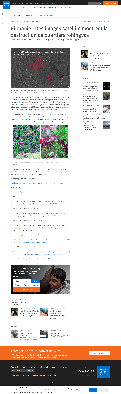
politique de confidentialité (69, 390)
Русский (54, 3)
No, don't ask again (49, 15)
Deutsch (37, 3)
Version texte (53, 375)
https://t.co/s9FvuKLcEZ (47, 216)
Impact (50, 7)
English (27, 3)
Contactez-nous (16, 375)
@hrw (55, 252)
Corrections (24, 375)
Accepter (93, 390)
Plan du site (46, 375)
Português (48, 3)
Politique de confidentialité (35, 375)
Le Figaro (21, 192)
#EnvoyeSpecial (39, 254)
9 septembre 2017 (41, 220)
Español (60, 3)
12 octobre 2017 (44, 259)
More (65, 3)
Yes (41, 15)
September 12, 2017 (42, 208)
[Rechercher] (101, 3)
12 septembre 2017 (41, 247)
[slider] (40, 141)
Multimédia (42, 7)
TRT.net (13, 192)
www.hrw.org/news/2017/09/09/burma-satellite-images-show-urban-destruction (37, 183)
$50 (17, 281)
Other (35, 285)
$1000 (26, 285)
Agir (56, 7)
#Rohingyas (51, 201)
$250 (36, 281)
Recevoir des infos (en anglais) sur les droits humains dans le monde (41, 367)
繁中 (22, 3)
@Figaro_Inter (36, 242)
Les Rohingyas (23, 302)
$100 (26, 281)
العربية (14, 3)
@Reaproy (44, 242)
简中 (19, 3)
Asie (21, 300)
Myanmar (27, 300)
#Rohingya (54, 228)
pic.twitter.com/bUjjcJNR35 (48, 204)
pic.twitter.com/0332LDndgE (23, 230)
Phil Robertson (27, 119)
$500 (17, 285)
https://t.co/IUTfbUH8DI (21, 242)
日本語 (42, 3)
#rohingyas (17, 216)
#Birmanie (16, 201)
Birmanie (14, 104)
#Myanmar (24, 201)
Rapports (33, 7)
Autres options (103, 390)
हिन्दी (104, 21)
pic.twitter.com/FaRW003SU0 (55, 254)
